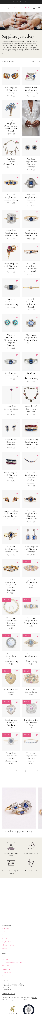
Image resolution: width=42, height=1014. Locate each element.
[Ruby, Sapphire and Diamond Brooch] (11, 252)
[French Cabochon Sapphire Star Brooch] (31, 287)
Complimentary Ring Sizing (11, 854)
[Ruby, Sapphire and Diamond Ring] (11, 461)
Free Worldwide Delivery (31, 853)
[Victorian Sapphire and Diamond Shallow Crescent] (31, 461)
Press (3, 976)
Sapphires (20, 47)
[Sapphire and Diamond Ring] (11, 361)
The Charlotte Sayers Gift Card (12, 962)
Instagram (12, 1000)
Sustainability (6, 972)
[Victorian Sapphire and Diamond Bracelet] (11, 606)
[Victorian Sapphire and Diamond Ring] (11, 183)
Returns (4, 938)
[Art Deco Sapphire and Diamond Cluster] (31, 183)
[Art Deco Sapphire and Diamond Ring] (31, 219)
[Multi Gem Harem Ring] (31, 678)
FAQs (3, 931)
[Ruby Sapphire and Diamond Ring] (31, 568)
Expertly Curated (31, 871)
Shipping (4, 935)
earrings (21, 49)
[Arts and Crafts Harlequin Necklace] (31, 395)
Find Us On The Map (8, 993)
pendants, (15, 49)
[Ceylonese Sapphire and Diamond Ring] (31, 323)
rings (9, 49)
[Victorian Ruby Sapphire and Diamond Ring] (31, 428)
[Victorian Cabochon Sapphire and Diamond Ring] (11, 642)
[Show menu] (3, 8)
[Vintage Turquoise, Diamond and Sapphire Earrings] (11, 323)
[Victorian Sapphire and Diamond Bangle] (31, 741)
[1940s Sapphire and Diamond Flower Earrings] (11, 499)
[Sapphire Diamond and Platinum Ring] (31, 361)
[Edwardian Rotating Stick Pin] (11, 395)
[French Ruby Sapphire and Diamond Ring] (31, 76)
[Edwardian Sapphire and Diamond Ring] (11, 219)
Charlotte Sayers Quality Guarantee (11, 872)
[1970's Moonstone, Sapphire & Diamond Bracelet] (11, 568)
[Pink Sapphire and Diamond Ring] (31, 708)
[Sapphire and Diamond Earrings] (11, 428)
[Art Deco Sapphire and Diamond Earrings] (31, 147)
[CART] (38, 8)
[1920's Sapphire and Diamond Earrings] (31, 535)
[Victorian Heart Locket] (11, 678)
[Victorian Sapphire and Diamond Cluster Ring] (31, 499)
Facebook (20, 1000)
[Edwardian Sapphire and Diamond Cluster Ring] (11, 741)
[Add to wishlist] (17, 69)
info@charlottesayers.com (10, 988)
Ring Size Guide (7, 941)
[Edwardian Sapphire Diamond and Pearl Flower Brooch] (11, 109)
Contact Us (5, 928)
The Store (5, 959)
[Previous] (3, 2)
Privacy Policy (6, 966)
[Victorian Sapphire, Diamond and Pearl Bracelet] (31, 252)
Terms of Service (7, 969)
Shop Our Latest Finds (21, 2)
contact (34, 997)
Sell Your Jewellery (8, 945)
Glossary (4, 948)
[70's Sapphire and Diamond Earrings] (11, 76)
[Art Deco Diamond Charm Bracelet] (11, 147)
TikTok (26, 1000)
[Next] (39, 2)
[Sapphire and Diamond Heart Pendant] (11, 708)
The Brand (5, 956)
